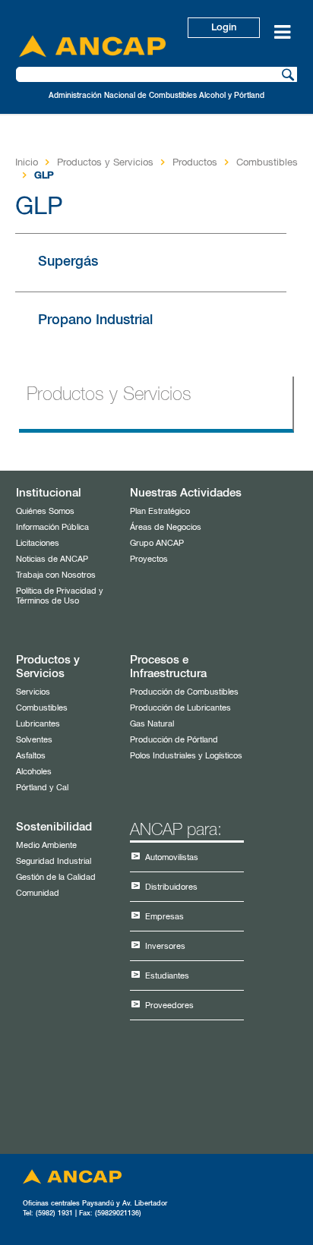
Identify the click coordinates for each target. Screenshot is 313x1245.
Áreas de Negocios (165, 527)
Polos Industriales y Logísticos (186, 756)
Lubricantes (38, 724)
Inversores (165, 946)
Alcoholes (34, 771)
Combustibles (267, 163)
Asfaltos (31, 756)
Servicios (33, 692)
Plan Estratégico (160, 511)
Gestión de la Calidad (56, 877)
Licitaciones (37, 543)
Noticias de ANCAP (52, 559)
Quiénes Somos (45, 511)
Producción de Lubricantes (180, 708)
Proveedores (169, 1005)
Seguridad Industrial (53, 861)
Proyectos (149, 559)
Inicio (26, 163)
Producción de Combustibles (184, 692)
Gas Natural (152, 724)
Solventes (34, 740)
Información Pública (52, 527)
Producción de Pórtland (174, 740)
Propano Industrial (95, 320)
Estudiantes (167, 976)
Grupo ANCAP (157, 543)
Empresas (164, 916)
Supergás (68, 262)
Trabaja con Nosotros (56, 575)
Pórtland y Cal (42, 787)
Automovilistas (171, 857)
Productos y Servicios (105, 163)
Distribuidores (171, 887)
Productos (194, 163)
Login (223, 28)
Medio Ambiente (46, 845)
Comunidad (37, 893)
